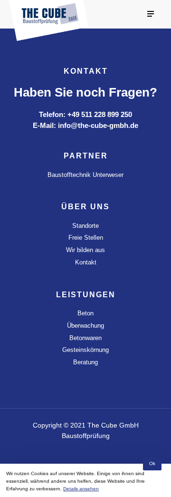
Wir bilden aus (85, 249)
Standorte (85, 225)
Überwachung (85, 325)
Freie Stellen (85, 237)
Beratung (85, 362)
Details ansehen (81, 488)
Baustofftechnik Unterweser (86, 174)
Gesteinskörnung (85, 349)
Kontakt (85, 262)
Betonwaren (85, 337)
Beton (85, 313)
